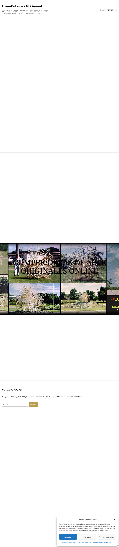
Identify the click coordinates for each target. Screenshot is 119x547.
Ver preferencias (106, 537)
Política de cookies (67, 542)
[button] (114, 519)
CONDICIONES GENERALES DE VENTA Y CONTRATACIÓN (92, 542)
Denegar (87, 537)
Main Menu (107, 10)
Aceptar (68, 537)
